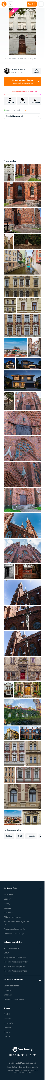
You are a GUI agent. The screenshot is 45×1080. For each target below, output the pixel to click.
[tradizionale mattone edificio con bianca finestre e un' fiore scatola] (8, 795)
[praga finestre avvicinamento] (22, 321)
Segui (36, 72)
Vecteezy (7, 1076)
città (20, 1014)
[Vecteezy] (4, 4)
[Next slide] (35, 1014)
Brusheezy (8, 1072)
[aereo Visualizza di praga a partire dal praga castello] (13, 979)
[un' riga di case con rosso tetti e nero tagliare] (14, 868)
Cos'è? (25, 110)
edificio (9, 1014)
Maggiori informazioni (14, 116)
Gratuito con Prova (22, 81)
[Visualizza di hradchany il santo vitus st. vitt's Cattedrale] (15, 398)
